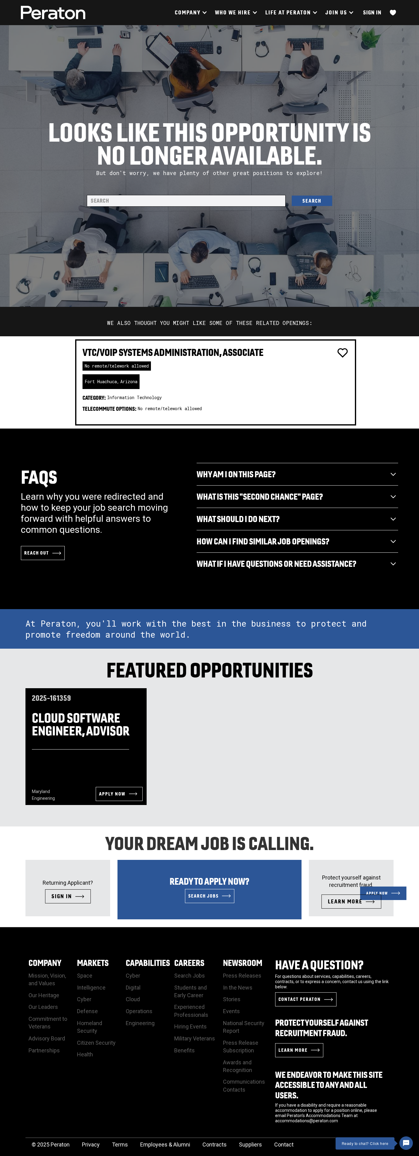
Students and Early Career (190, 991)
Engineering (140, 1023)
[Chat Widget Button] (406, 1143)
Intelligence (91, 987)
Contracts (214, 1144)
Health (85, 1054)
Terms (120, 1144)
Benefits (184, 1050)
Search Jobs (189, 975)
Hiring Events (190, 1026)
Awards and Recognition (237, 1066)
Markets (93, 962)
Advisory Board (47, 1038)
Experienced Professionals (191, 1011)
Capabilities (148, 962)
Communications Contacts (244, 1085)
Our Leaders (43, 1007)
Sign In (372, 12)
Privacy (91, 1144)
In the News (237, 987)
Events (231, 1011)
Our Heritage (44, 995)
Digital (133, 987)
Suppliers (250, 1144)
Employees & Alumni (165, 1144)
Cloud (133, 999)
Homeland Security (89, 1027)
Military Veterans (194, 1038)
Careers (189, 962)
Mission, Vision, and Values (47, 979)
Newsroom (242, 962)
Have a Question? (319, 965)
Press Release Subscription (240, 1047)
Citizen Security (96, 1043)
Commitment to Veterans (48, 1023)
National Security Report (243, 1027)
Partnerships (44, 1050)
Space (84, 975)
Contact (284, 1144)
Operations (139, 1011)
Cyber (84, 999)
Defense (87, 1011)
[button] (190, 12)
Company (45, 962)
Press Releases (242, 975)
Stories (231, 999)
